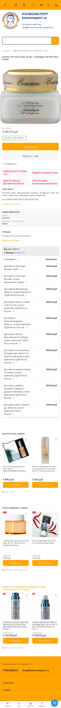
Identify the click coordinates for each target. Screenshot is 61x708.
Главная (5, 50)
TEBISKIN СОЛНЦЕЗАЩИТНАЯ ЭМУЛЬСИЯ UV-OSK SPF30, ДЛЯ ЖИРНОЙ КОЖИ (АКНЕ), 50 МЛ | (15, 625)
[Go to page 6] (13, 492)
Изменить (20, 252)
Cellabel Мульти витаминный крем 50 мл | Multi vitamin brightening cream (16, 542)
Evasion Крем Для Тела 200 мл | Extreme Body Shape (43, 541)
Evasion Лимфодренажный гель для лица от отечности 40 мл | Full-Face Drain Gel (44, 468)
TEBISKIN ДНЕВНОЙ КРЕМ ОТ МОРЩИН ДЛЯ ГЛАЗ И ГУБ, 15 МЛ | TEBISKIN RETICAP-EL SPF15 (45, 625)
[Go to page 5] (11, 492)
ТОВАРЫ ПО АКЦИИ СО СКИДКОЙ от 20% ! (30, 50)
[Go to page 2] (5, 492)
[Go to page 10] (21, 647)
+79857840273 (10, 670)
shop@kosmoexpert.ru (35, 670)
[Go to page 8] (17, 647)
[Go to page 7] (15, 647)
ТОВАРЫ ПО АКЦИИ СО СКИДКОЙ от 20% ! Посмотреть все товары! (24, 588)
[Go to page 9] (19, 647)
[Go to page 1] (3, 492)
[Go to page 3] (7, 492)
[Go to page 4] (9, 492)
